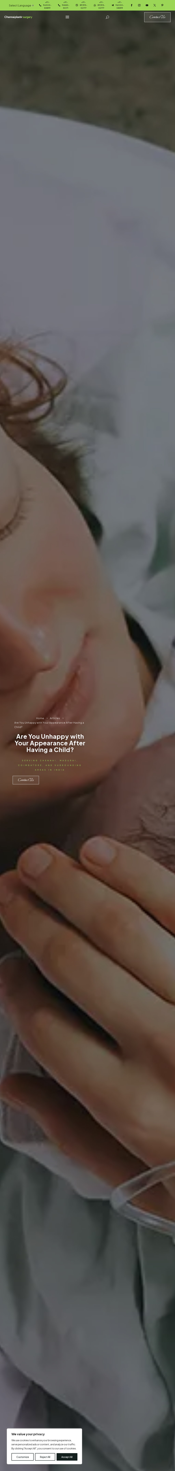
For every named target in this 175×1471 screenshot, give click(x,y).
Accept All (66, 1456)
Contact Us (26, 780)
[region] (44, 1446)
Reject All (45, 1456)
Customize (22, 1456)
